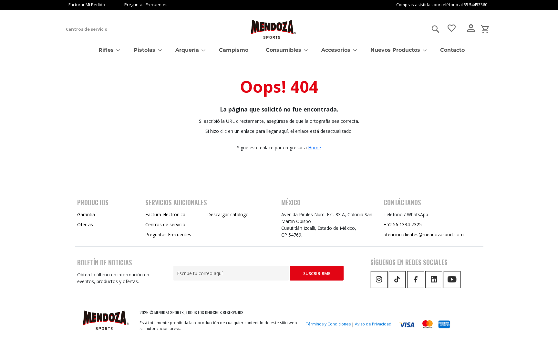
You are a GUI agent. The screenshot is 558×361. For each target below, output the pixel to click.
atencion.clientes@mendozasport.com (424, 234)
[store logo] (273, 29)
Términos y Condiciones (328, 324)
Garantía (86, 214)
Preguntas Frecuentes (146, 4)
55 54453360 (475, 4)
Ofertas (85, 224)
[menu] (279, 50)
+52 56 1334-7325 (403, 224)
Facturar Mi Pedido (86, 4)
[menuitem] (107, 50)
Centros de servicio (87, 29)
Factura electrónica (165, 214)
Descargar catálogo (228, 214)
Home (314, 147)
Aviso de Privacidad (373, 324)
